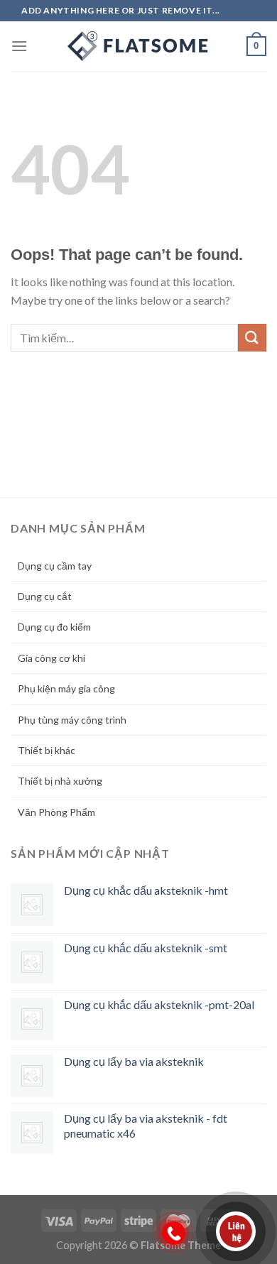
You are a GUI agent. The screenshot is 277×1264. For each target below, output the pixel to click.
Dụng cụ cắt (45, 596)
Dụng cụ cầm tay (55, 566)
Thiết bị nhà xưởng (60, 781)
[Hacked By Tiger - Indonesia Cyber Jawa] (138, 46)
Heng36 (30, 1177)
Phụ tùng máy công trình (72, 720)
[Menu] (19, 46)
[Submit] (252, 338)
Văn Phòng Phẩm (56, 812)
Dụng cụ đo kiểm (54, 627)
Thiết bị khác (46, 750)
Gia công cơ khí (51, 658)
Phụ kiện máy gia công (66, 688)
